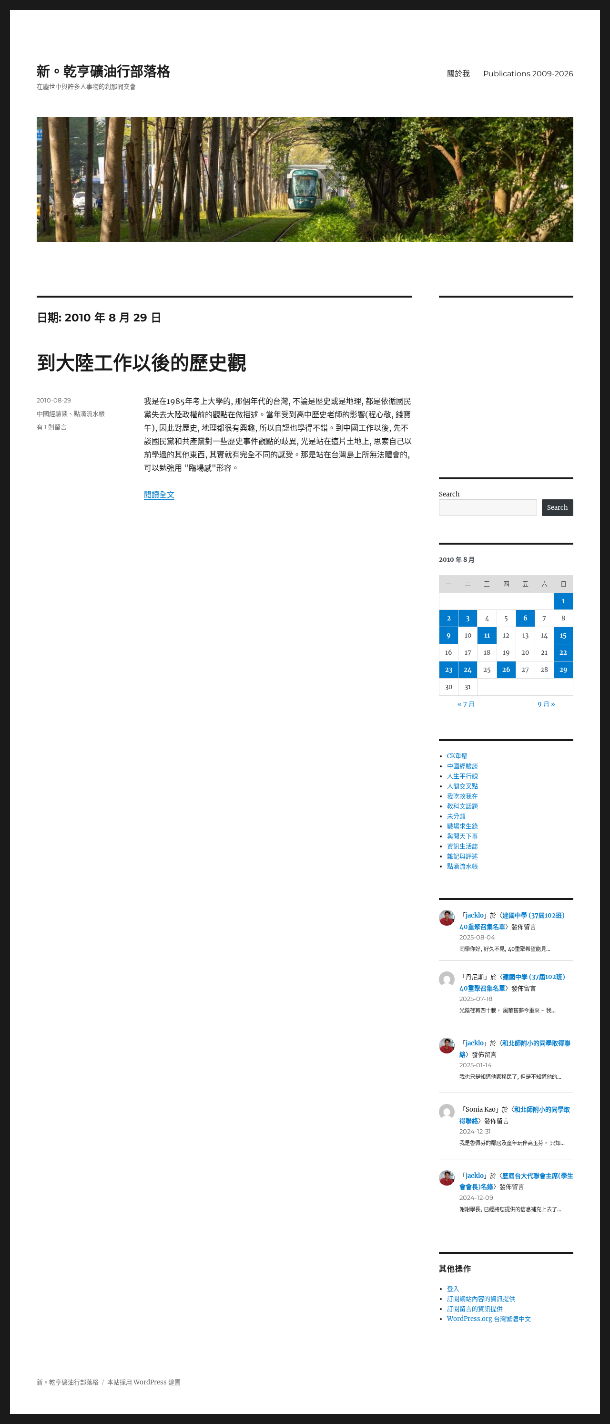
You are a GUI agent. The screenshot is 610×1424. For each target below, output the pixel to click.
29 (563, 670)
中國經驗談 (52, 413)
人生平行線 (462, 776)
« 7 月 (466, 704)
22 (563, 653)
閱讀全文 (159, 494)
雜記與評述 (462, 856)
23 (448, 670)
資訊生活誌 (462, 846)
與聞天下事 (462, 836)
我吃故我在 (462, 796)
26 (506, 670)
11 (487, 635)
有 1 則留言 (52, 427)
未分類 (456, 816)
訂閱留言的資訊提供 (475, 1309)
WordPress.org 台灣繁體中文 (489, 1319)
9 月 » (546, 704)
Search (449, 494)
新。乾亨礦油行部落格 (103, 71)
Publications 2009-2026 (528, 73)
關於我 (458, 73)
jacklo (475, 915)
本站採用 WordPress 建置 (144, 1382)
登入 (453, 1289)
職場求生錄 (462, 826)
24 (468, 670)
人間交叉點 (462, 786)
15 (563, 635)
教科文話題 (462, 806)
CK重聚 (457, 756)
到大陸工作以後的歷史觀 (141, 362)
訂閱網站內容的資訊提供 (481, 1299)
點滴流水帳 (89, 413)
